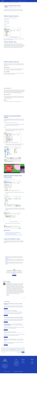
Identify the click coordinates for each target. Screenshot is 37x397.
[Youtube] (19, 371)
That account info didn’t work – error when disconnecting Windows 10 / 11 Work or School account (13, 324)
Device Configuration (16, 362)
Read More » (5, 308)
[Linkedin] (20, 371)
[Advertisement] (30, 21)
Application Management (16, 363)
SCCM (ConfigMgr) (16, 365)
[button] (25, 1)
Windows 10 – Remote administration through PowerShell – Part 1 (12, 232)
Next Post (24, 297)
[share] (19, 164)
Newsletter (32, 363)
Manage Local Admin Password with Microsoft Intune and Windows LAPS (12, 173)
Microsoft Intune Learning (8, 259)
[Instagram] (17, 371)
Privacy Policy (32, 362)
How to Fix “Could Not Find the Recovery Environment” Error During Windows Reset (13, 303)
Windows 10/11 (16, 364)
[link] (4, 164)
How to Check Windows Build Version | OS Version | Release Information (13, 317)
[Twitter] (16, 371)
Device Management (21, 332)
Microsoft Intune (9, 325)
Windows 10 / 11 (8, 311)
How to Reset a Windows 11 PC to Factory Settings (10, 310)
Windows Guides (16, 311)
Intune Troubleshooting (21, 325)
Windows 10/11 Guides (8, 256)
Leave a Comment (20, 311)
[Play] (22, 169)
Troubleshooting (23, 362)
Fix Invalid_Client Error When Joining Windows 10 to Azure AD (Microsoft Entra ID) (13, 339)
